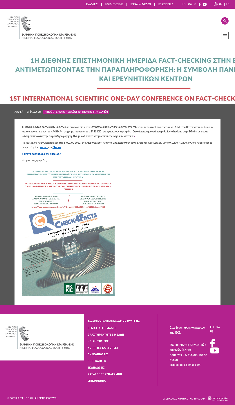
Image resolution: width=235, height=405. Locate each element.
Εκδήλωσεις (34, 111)
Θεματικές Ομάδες (102, 328)
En (227, 4)
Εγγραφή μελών (141, 4)
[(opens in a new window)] (200, 4)
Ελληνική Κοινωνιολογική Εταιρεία (114, 321)
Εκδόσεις (92, 4)
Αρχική (19, 111)
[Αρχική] (44, 27)
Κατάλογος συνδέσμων (105, 374)
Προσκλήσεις (97, 361)
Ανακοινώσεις (98, 354)
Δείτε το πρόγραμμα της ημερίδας (41, 154)
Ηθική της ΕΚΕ (114, 4)
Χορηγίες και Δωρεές (103, 347)
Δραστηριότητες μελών (106, 334)
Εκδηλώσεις (96, 367)
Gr (221, 4)
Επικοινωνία (165, 4)
